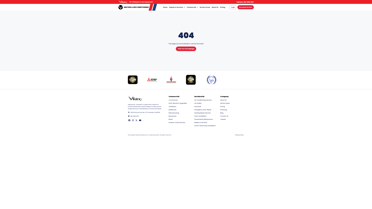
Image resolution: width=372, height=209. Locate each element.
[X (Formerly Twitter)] (136, 120)
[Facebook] (129, 120)
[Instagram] (133, 120)
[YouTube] (140, 120)
